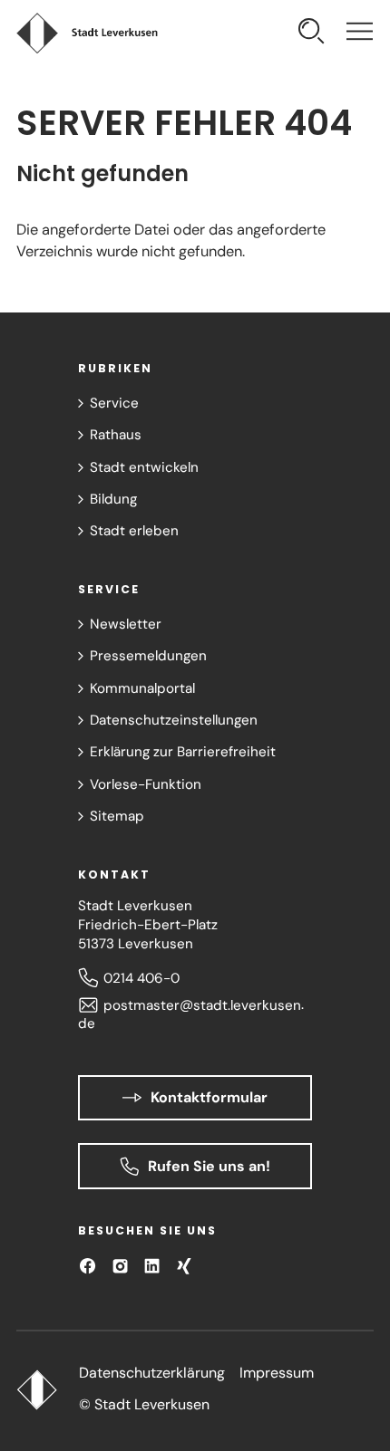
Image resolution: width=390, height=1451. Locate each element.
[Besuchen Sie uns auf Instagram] (120, 1265)
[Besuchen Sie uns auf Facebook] (87, 1265)
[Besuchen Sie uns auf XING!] (183, 1265)
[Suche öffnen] (311, 33)
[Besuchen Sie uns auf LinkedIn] (151, 1265)
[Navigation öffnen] (360, 33)
